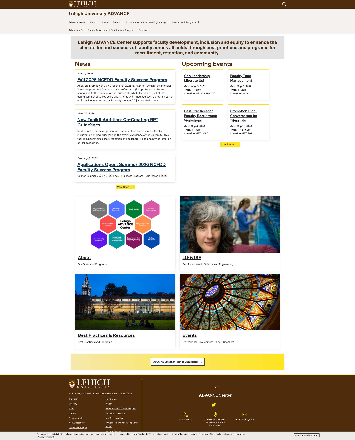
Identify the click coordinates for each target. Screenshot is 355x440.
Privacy (115, 393)
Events (117, 22)
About (93, 22)
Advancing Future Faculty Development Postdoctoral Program (102, 30)
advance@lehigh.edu (244, 416)
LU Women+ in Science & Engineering (146, 22)
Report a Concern (113, 431)
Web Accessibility (77, 422)
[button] (283, 4)
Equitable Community (115, 413)
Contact (72, 413)
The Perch (73, 399)
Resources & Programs (184, 22)
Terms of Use (126, 393)
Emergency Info (76, 418)
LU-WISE (191, 258)
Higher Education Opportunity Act (121, 408)
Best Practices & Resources (106, 335)
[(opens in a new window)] (82, 4)
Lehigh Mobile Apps (78, 427)
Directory (73, 403)
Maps (71, 408)
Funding (143, 30)
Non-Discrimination (114, 418)
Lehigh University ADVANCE (99, 13)
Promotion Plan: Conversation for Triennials (243, 116)
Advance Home (77, 22)
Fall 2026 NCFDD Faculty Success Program (122, 80)
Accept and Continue (306, 435)
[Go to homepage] (104, 383)
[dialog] (177, 436)
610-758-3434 (186, 419)
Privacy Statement (45, 437)
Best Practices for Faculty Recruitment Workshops (200, 116)
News (105, 22)
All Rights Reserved (102, 393)
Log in (215, 386)
